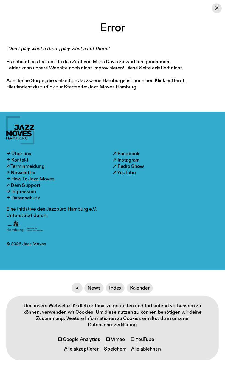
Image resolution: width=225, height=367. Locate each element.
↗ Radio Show (128, 166)
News (94, 288)
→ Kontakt (17, 160)
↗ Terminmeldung (25, 166)
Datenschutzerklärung (112, 325)
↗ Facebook (126, 154)
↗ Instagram (126, 160)
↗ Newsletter (21, 172)
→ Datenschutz (23, 198)
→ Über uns (18, 154)
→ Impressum (21, 191)
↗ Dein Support (23, 185)
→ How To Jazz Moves (30, 179)
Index (115, 288)
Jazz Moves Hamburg (112, 87)
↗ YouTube (124, 172)
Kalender (140, 288)
